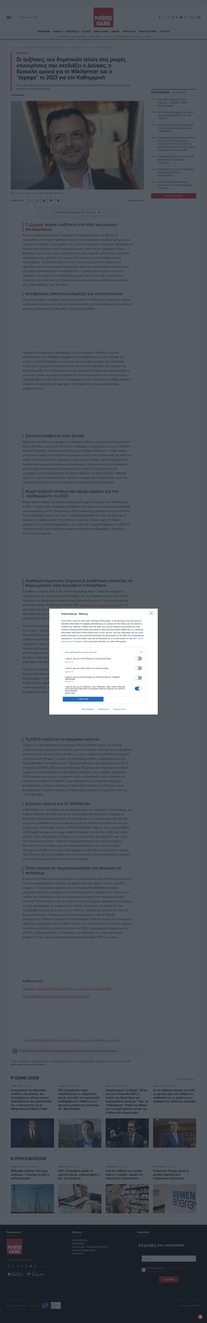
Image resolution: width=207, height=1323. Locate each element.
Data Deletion (88, 709)
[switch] (138, 658)
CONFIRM (83, 699)
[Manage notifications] (200, 1317)
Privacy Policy (119, 709)
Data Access (103, 709)
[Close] (152, 614)
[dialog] (103, 662)
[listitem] (103, 652)
